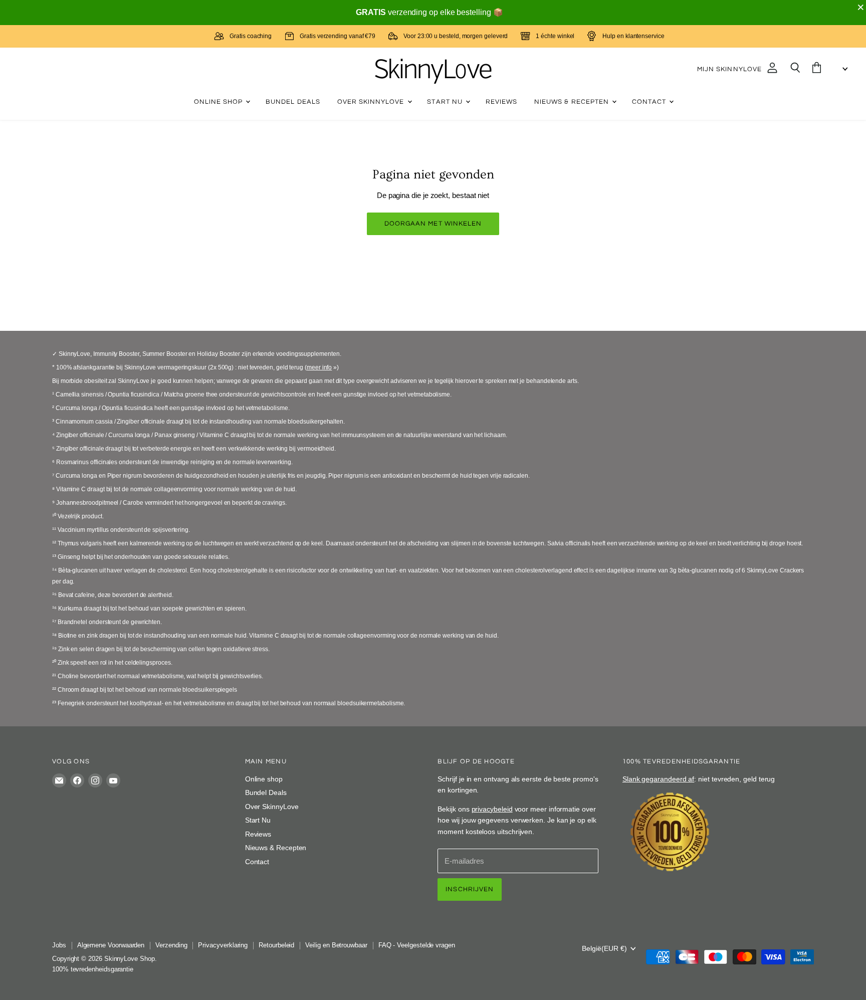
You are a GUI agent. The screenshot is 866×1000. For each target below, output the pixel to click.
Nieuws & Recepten (572, 101)
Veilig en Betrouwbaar (336, 945)
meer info (319, 367)
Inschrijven (470, 889)
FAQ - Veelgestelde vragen (416, 945)
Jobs (59, 945)
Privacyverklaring (223, 945)
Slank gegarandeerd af (658, 779)
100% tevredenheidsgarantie (92, 969)
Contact (650, 101)
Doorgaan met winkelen (433, 223)
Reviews (501, 101)
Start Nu (445, 101)
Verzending (171, 945)
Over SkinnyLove (371, 101)
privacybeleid (492, 809)
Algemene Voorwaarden (111, 945)
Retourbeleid (276, 945)
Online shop (219, 101)
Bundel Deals (293, 101)
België (604, 948)
